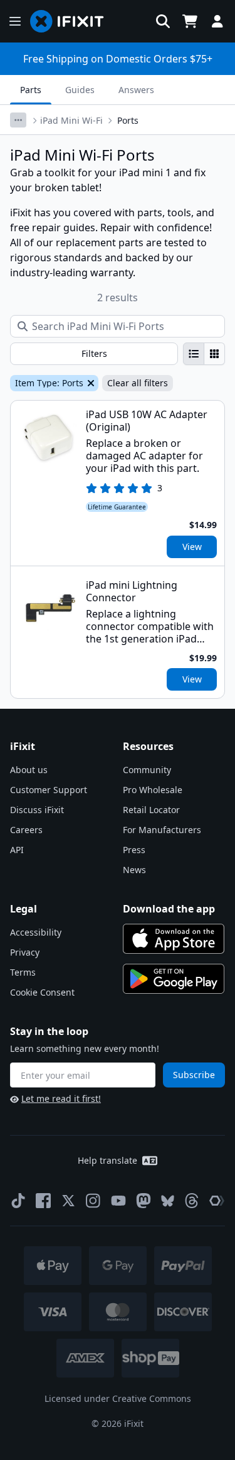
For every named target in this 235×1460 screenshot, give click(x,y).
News (134, 870)
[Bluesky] (167, 1201)
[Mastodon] (143, 1200)
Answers (136, 90)
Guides (80, 90)
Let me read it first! (61, 1098)
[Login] (217, 21)
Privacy (24, 952)
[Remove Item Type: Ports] (89, 383)
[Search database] (163, 21)
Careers (26, 830)
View (192, 546)
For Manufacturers (162, 830)
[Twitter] (68, 1200)
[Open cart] (189, 21)
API (17, 850)
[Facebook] (43, 1200)
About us (29, 770)
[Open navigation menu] (15, 21)
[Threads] (191, 1200)
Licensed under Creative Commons (117, 1398)
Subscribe (194, 1075)
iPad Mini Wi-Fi (71, 120)
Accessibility (35, 932)
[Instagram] (93, 1200)
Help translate (107, 1160)
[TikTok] (18, 1200)
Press (134, 850)
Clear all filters (137, 383)
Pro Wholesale (152, 790)
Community (147, 770)
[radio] (193, 353)
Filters (94, 353)
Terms (23, 972)
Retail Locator (151, 810)
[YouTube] (118, 1200)
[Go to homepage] (72, 21)
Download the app (169, 909)
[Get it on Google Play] (173, 979)
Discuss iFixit (37, 810)
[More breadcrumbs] (18, 120)
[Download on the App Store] (173, 939)
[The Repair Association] (216, 1200)
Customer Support (48, 790)
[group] (204, 353)
